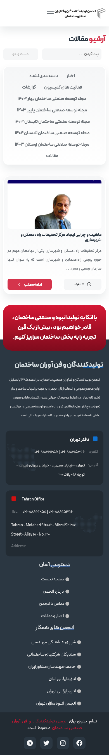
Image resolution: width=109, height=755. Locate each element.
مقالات (52, 156)
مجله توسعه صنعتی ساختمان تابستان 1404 (52, 133)
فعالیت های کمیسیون (63, 87)
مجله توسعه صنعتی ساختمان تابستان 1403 (52, 121)
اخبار (71, 76)
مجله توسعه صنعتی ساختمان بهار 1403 (52, 99)
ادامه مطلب (33, 285)
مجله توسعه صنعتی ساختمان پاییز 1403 (52, 110)
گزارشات (29, 87)
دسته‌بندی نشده (43, 76)
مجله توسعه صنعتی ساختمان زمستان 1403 (52, 144)
